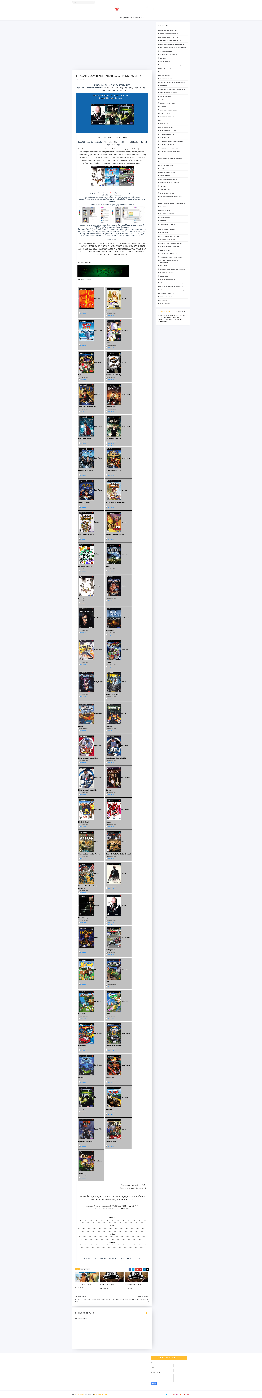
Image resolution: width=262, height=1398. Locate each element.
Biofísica (163, 58)
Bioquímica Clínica (166, 68)
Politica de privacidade (165, 311)
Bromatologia (165, 75)
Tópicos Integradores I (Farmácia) (171, 283)
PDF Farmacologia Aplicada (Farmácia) (172, 203)
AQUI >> (128, 1199)
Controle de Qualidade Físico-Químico (172, 89)
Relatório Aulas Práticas (168, 253)
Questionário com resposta (169, 236)
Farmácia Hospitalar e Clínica (170, 151)
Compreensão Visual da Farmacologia (172, 82)
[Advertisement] (112, 46)
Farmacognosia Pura (167, 134)
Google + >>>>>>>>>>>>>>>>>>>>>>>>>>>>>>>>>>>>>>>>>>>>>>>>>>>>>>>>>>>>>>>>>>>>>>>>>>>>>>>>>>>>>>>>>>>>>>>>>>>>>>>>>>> (112, 1220)
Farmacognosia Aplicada (168, 131)
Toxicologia (164, 276)
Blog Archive (180, 311)
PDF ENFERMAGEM (165, 200)
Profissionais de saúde (167, 229)
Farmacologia (165, 137)
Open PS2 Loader (165, 189)
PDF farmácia (164, 207)
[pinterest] (187, 1394)
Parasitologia (165, 210)
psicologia (163, 300)
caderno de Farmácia (167, 293)
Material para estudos (167, 172)
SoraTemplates (79, 1394)
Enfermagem (164, 124)
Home (119, 18)
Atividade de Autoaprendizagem (170, 41)
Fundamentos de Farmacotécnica (171, 158)
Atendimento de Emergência (169, 34)
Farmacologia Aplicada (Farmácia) (171, 141)
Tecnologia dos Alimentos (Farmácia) (172, 269)
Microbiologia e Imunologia (169, 182)
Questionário (164, 233)
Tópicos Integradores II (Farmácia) (171, 286)
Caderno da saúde (166, 79)
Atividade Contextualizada (169, 37)
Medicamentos (165, 176)
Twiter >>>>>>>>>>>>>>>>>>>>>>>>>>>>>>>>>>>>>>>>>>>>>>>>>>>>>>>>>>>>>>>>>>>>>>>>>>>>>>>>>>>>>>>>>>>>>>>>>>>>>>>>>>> (112, 1228)
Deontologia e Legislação (168, 110)
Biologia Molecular (166, 61)
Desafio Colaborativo (167, 117)
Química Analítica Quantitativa (171, 243)
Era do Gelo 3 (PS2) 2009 (83, 1284)
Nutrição (163, 186)
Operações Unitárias (167, 193)
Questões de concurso (167, 240)
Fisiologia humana (166, 155)
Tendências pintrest (167, 272)
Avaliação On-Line (166, 51)
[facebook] (169, 1394)
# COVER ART (85, 1269)
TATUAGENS (163, 265)
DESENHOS (163, 106)
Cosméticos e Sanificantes (168, 92)
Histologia (164, 162)
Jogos (162, 169)
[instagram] (177, 1394)
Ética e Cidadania (165, 304)
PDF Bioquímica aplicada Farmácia (171, 196)
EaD (161, 120)
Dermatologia (165, 113)
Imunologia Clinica (166, 165)
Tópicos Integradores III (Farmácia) (172, 290)
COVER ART (82, 79)
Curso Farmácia (165, 96)
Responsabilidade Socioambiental (171, 257)
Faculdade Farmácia (166, 127)
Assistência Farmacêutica (168, 30)
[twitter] (166, 1394)
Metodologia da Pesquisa (168, 179)
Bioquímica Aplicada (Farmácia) (170, 65)
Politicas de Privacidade (134, 18)
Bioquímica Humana (166, 72)
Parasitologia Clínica (167, 214)
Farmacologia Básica (167, 144)
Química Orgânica (166, 250)
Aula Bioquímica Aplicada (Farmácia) (172, 44)
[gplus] (173, 1394)
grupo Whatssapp (166, 297)
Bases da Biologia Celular (168, 54)
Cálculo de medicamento (168, 103)
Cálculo (162, 99)
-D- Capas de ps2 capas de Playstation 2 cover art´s (108, 1285)
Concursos (163, 86)
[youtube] (184, 1394)
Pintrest (163, 220)
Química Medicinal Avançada (169, 246)
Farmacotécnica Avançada (169, 148)
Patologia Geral (165, 217)
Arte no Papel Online (84, 311)
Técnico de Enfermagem (167, 279)
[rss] (180, 1394)
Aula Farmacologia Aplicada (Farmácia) (173, 47)
